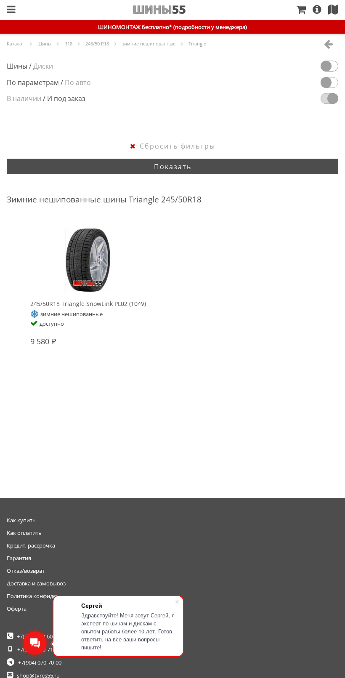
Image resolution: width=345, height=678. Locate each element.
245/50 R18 (97, 43)
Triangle (197, 43)
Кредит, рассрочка (31, 545)
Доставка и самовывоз (36, 583)
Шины (44, 43)
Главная (159, 9)
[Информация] (320, 10)
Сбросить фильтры (177, 146)
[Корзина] (305, 10)
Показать (172, 166)
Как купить (21, 520)
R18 (68, 43)
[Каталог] (11, 10)
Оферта (17, 608)
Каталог (15, 43)
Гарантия (19, 558)
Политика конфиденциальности (48, 596)
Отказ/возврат (26, 570)
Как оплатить (24, 533)
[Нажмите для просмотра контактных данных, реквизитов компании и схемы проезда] (336, 10)
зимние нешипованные (148, 43)
